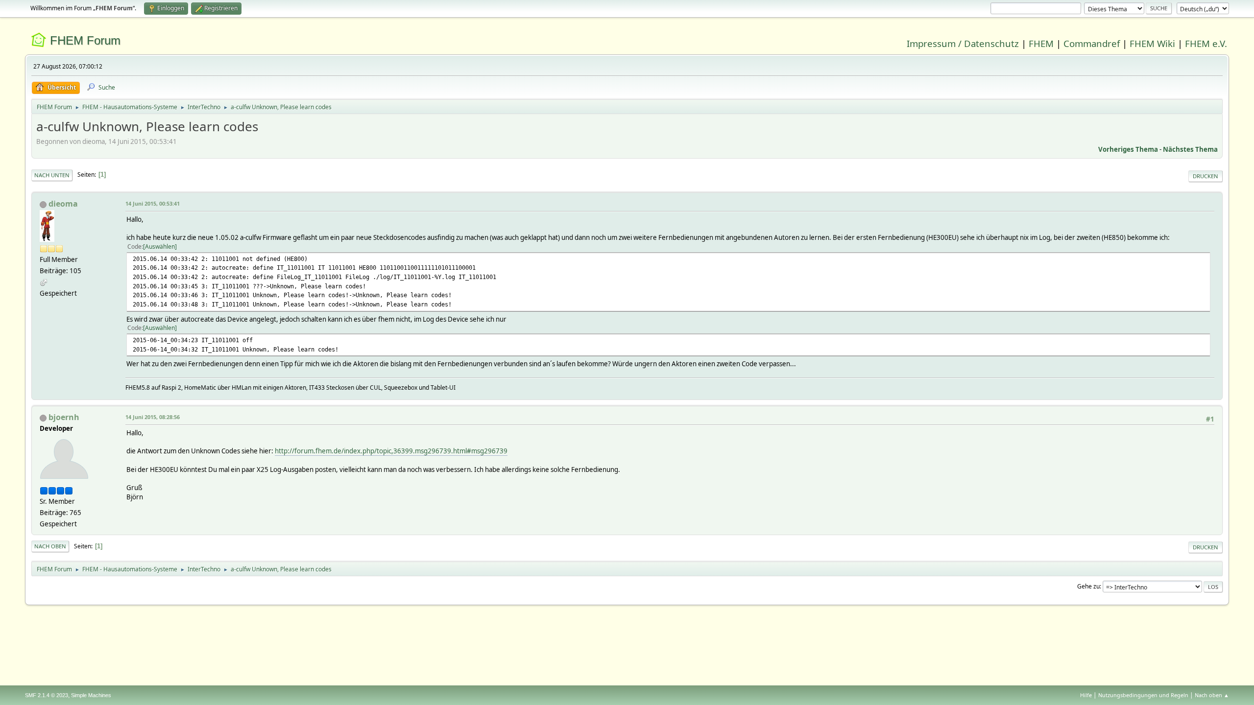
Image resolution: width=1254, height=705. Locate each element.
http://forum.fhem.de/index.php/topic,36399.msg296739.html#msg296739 (391, 450)
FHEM (1041, 43)
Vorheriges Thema (1128, 149)
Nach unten (52, 175)
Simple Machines (91, 695)
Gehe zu (1088, 586)
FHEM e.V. (1206, 43)
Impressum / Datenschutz (963, 43)
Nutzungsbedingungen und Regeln (1143, 695)
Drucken (1205, 176)
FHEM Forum (85, 40)
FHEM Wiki (1152, 43)
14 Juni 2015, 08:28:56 (152, 417)
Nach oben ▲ (1212, 695)
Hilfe (1086, 695)
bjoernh (63, 417)
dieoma (63, 203)
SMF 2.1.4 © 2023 (46, 695)
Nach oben (50, 546)
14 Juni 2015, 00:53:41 (152, 203)
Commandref (1091, 43)
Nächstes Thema (1190, 149)
